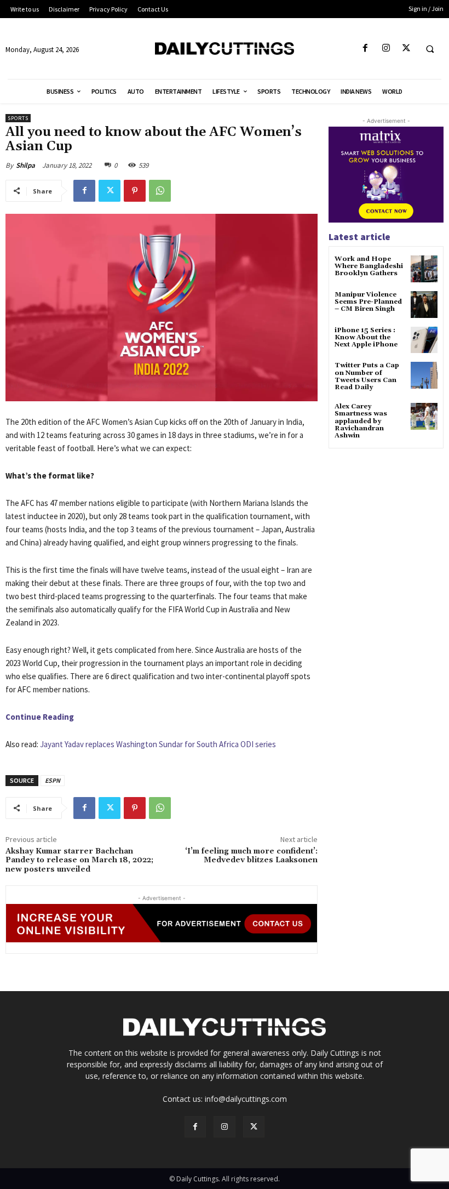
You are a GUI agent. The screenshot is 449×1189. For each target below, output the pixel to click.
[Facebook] (365, 48)
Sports (18, 118)
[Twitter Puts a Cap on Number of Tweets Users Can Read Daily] (424, 375)
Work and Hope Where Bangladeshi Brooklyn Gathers (369, 266)
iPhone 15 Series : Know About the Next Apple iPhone (366, 337)
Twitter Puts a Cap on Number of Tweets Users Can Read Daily (367, 376)
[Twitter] (406, 48)
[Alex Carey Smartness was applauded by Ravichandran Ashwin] (424, 416)
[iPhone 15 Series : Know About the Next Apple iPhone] (424, 340)
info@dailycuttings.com (246, 1099)
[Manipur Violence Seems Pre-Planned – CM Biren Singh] (424, 304)
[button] (430, 48)
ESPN (52, 780)
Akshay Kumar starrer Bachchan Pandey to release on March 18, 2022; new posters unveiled (79, 860)
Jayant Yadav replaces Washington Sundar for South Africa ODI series (158, 744)
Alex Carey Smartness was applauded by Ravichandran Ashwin (361, 421)
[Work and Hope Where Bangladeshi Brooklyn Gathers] (424, 268)
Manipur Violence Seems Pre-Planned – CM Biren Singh (368, 302)
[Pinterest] (135, 191)
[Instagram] (385, 48)
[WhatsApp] (160, 191)
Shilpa (25, 165)
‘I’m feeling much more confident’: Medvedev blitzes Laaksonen (251, 856)
